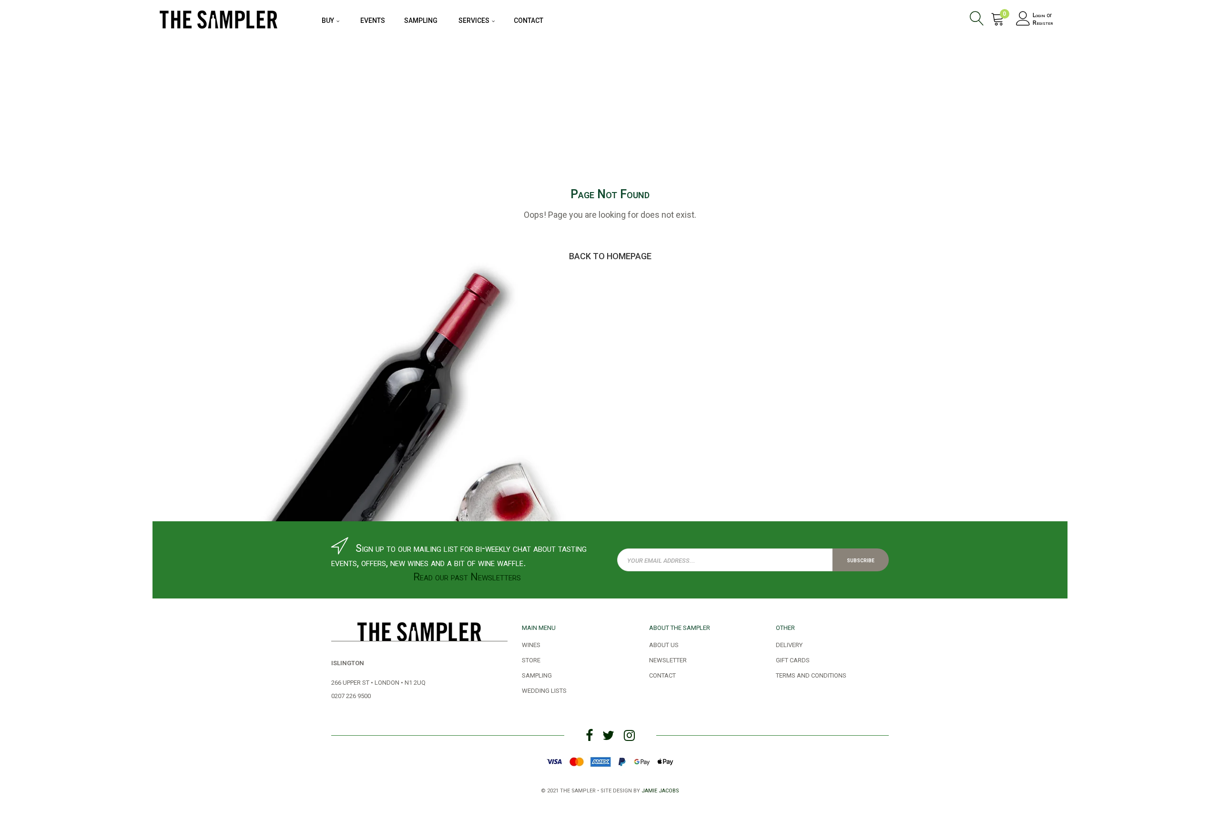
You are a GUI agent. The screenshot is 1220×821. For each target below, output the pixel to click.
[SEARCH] (978, 20)
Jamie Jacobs (660, 789)
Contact (662, 674)
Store (531, 659)
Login (1039, 15)
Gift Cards (793, 659)
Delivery (789, 644)
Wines (531, 644)
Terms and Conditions (811, 674)
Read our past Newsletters (467, 577)
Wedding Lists (544, 690)
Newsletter (668, 659)
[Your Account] (1023, 20)
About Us (664, 644)
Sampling (537, 674)
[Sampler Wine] (218, 18)
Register (1043, 23)
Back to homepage (610, 256)
